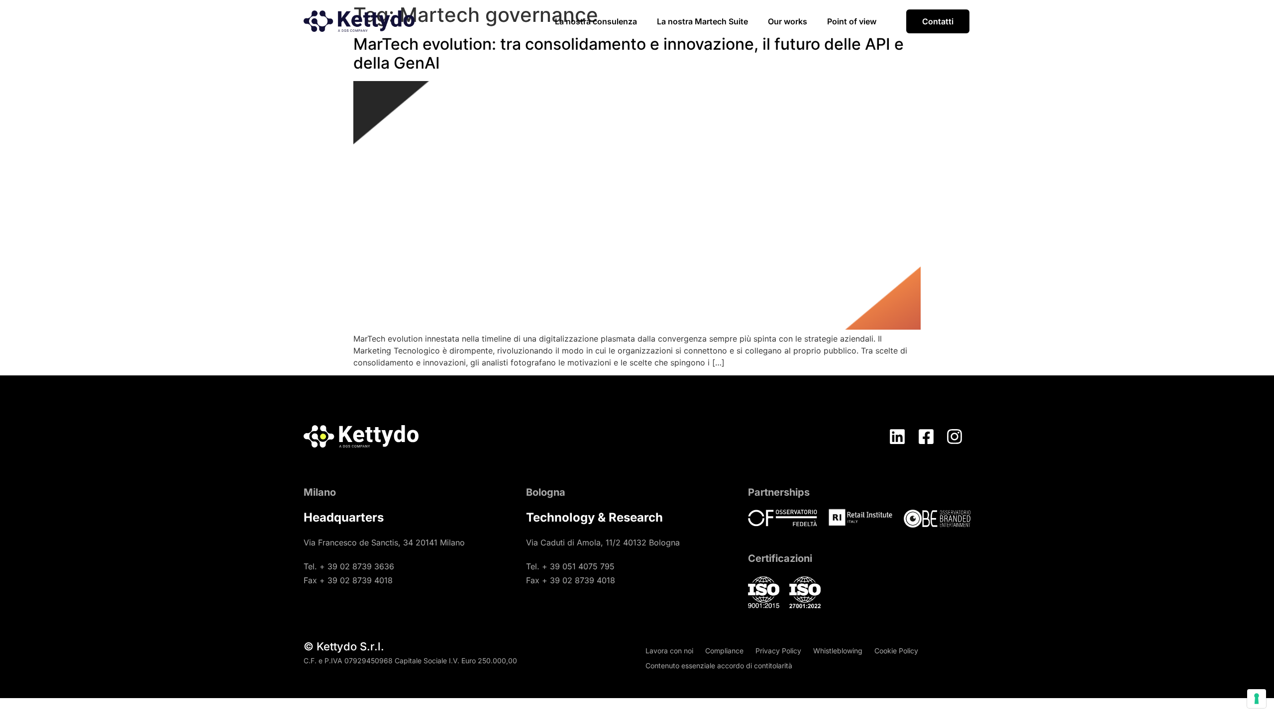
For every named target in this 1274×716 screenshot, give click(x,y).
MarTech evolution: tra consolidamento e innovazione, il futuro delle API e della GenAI (628, 53)
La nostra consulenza (596, 21)
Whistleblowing (837, 650)
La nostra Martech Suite (702, 21)
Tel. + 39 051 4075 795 (570, 566)
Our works (787, 21)
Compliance (724, 650)
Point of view (851, 21)
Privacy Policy (778, 650)
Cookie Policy (896, 650)
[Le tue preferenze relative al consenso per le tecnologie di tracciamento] (1256, 698)
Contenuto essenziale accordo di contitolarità (718, 665)
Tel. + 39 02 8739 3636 (349, 566)
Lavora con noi (669, 650)
